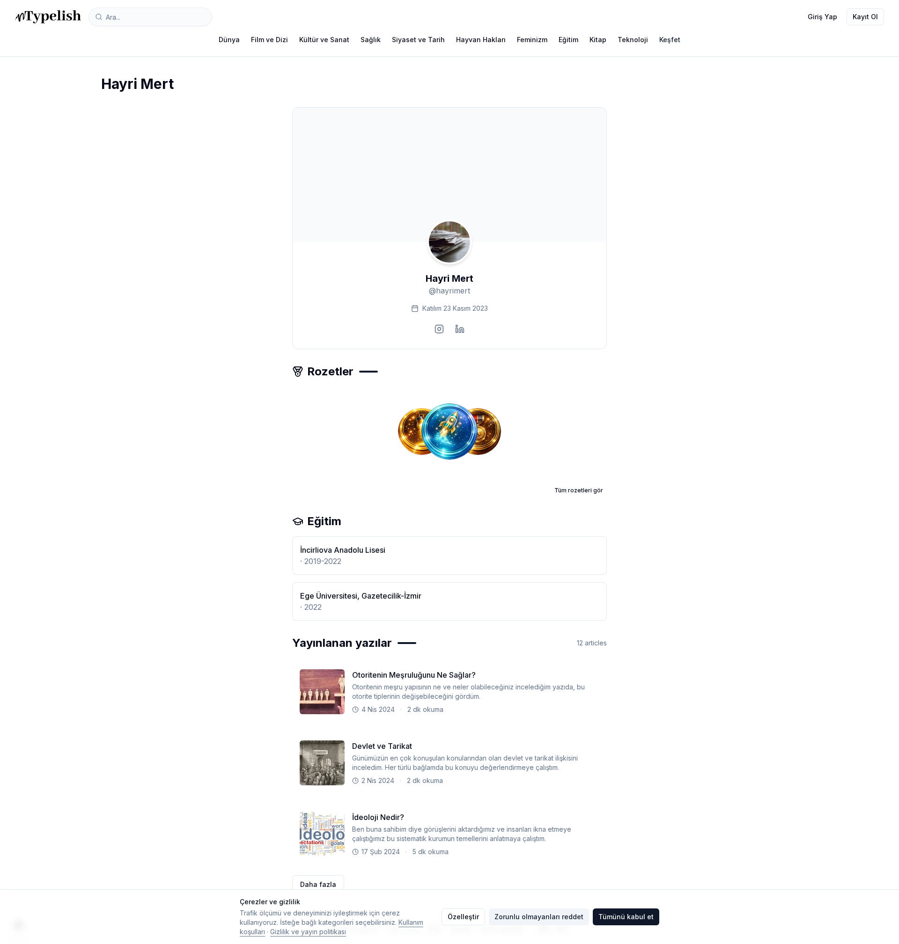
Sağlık (371, 40)
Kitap (598, 40)
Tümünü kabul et (626, 917)
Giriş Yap (822, 17)
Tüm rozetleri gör (578, 490)
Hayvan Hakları (481, 40)
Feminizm (532, 40)
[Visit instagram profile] (439, 329)
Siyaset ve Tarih (418, 40)
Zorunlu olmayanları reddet (538, 917)
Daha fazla (318, 884)
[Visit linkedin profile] (459, 329)
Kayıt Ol (865, 17)
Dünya (229, 40)
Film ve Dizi (269, 40)
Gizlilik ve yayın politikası (308, 932)
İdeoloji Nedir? (378, 817)
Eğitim (568, 40)
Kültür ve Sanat (324, 40)
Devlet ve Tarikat (382, 746)
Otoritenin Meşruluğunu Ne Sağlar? (414, 675)
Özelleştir (463, 917)
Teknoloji (633, 40)
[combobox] (150, 16)
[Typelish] (48, 16)
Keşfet (669, 40)
